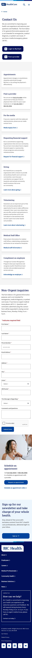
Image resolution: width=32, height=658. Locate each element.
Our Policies (4, 634)
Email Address (5, 352)
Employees (5, 560)
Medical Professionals (8, 571)
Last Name (4, 333)
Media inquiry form (10, 128)
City (2, 371)
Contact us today (8, 618)
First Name (4, 324)
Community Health (7, 576)
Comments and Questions (9, 408)
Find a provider (13, 57)
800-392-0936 (8, 106)
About (3, 555)
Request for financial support (13, 157)
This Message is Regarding (9, 399)
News (3, 587)
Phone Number (6, 343)
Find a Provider (17, 97)
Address (3, 363)
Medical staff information (12, 248)
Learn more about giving (12, 190)
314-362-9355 (18, 104)
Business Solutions (7, 581)
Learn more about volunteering (14, 225)
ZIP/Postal (4, 389)
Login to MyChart (14, 49)
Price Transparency (6, 641)
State (3, 380)
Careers (3, 565)
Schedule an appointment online (15, 488)
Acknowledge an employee (12, 274)
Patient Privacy (5, 637)
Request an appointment (16, 482)
